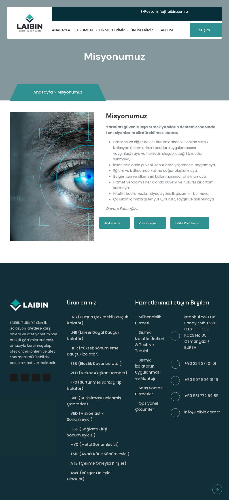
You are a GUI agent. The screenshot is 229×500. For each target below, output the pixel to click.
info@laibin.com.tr (171, 11)
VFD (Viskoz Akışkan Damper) (98, 373)
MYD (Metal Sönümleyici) (94, 444)
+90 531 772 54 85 (201, 395)
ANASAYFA (61, 30)
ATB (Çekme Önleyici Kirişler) (98, 463)
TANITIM (166, 30)
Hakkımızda (112, 223)
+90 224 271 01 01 (200, 363)
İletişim (204, 30)
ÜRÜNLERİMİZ (142, 30)
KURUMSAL (84, 30)
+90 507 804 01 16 (201, 379)
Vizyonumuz (148, 223)
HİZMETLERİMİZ (112, 30)
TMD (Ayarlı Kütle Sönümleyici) (99, 454)
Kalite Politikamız (188, 223)
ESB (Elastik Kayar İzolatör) (96, 363)
